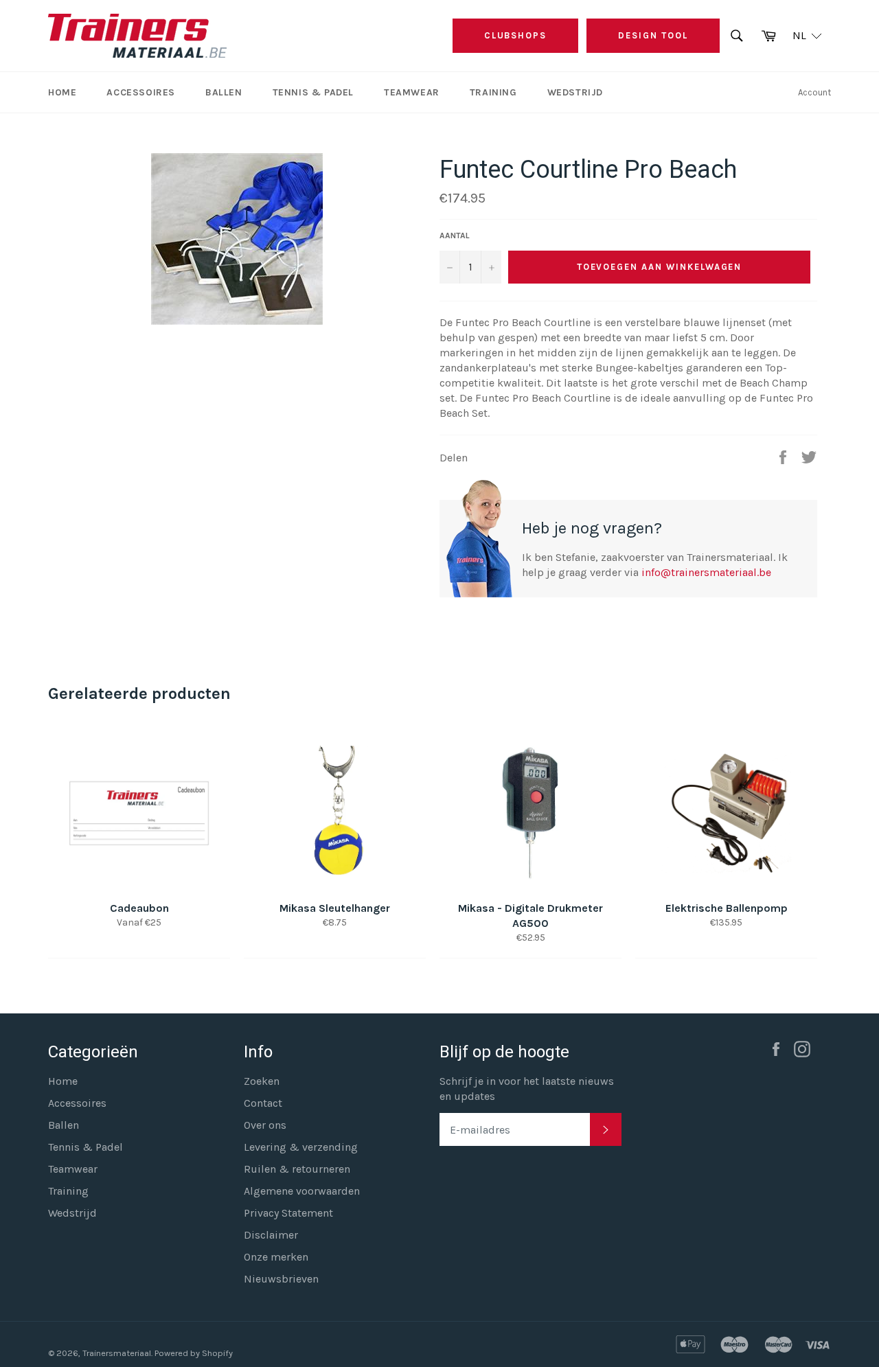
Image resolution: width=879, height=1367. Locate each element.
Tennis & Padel (313, 92)
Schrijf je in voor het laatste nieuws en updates (527, 1089)
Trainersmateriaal (116, 1353)
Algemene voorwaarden (302, 1190)
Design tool (652, 35)
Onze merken (276, 1256)
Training (493, 92)
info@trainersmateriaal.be (706, 572)
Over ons (265, 1124)
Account (814, 92)
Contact (263, 1103)
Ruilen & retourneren (297, 1168)
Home (62, 92)
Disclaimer (271, 1234)
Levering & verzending (301, 1146)
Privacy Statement (288, 1212)
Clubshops (515, 35)
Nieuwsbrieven (281, 1278)
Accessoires (140, 92)
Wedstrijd (575, 92)
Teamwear (412, 92)
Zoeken (261, 1081)
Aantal (455, 235)
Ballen (223, 92)
